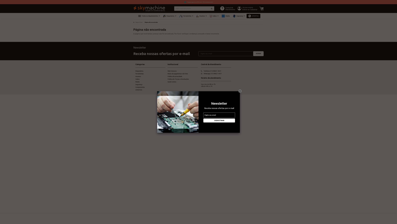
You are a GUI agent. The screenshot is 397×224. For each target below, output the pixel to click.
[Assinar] (219, 120)
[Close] (240, 91)
